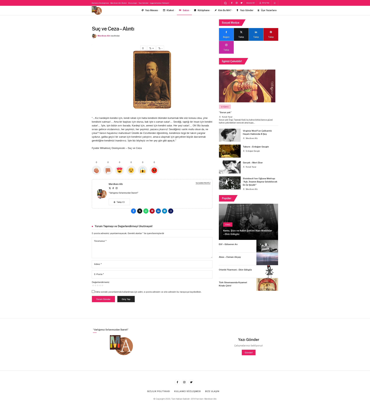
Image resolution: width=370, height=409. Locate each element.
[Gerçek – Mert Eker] (230, 166)
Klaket (170, 10)
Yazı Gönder (144, 3)
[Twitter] (241, 3)
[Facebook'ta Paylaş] (133, 211)
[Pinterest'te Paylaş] (152, 211)
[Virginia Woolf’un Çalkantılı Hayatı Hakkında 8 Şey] (230, 135)
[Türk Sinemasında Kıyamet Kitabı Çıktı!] (267, 284)
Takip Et (120, 202)
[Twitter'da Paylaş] (139, 211)
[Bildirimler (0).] (275, 3)
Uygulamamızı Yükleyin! (159, 3)
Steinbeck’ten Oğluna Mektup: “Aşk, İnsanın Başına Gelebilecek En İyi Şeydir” (260, 181)
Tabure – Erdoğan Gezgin (256, 147)
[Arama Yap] (225, 3)
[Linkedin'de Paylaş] (158, 211)
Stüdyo (225, 107)
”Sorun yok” (225, 112)
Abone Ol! (250, 3)
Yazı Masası (151, 10)
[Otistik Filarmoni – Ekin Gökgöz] (267, 271)
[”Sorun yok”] (247, 86)
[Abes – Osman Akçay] (267, 259)
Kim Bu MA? (224, 10)
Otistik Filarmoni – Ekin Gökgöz (235, 269)
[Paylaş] (170, 211)
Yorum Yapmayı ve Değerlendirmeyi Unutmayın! (123, 226)
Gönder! (249, 352)
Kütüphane (204, 10)
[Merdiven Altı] (97, 10)
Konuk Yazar (227, 117)
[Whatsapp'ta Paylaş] (145, 211)
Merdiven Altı (104, 36)
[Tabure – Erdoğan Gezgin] (230, 151)
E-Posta (99, 274)
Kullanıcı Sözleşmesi (100, 3)
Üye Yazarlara (268, 10)
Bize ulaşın (132, 3)
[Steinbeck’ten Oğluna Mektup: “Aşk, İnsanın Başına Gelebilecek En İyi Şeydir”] (230, 182)
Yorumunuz (100, 241)
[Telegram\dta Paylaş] (164, 211)
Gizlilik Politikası (158, 391)
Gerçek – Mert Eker (253, 162)
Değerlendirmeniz (100, 282)
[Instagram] (236, 3)
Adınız (98, 264)
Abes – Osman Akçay (230, 257)
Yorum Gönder (103, 299)
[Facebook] (231, 3)
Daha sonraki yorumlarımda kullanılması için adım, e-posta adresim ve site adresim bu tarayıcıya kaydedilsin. (148, 292)
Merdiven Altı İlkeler (118, 3)
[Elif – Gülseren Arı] (267, 246)
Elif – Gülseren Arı (228, 244)
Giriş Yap (265, 3)
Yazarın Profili (203, 183)
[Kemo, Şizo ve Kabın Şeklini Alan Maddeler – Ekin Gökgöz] (248, 222)
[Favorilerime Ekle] (143, 48)
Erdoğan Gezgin (252, 151)
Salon (186, 10)
